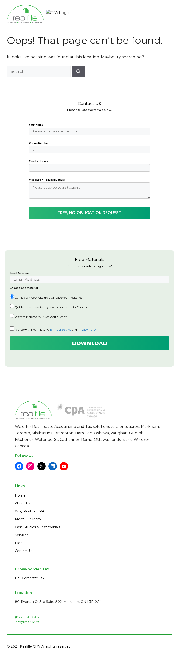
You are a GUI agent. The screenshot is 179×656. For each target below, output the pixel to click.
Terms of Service (60, 329)
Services (21, 535)
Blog (19, 543)
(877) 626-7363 (27, 617)
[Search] (78, 71)
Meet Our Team (28, 519)
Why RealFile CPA (29, 511)
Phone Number (39, 143)
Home (20, 495)
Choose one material (24, 288)
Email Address (38, 161)
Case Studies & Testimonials (37, 527)
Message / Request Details (47, 179)
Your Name (36, 124)
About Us (22, 503)
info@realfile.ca (27, 622)
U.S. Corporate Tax (29, 578)
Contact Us (24, 551)
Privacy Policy (87, 329)
